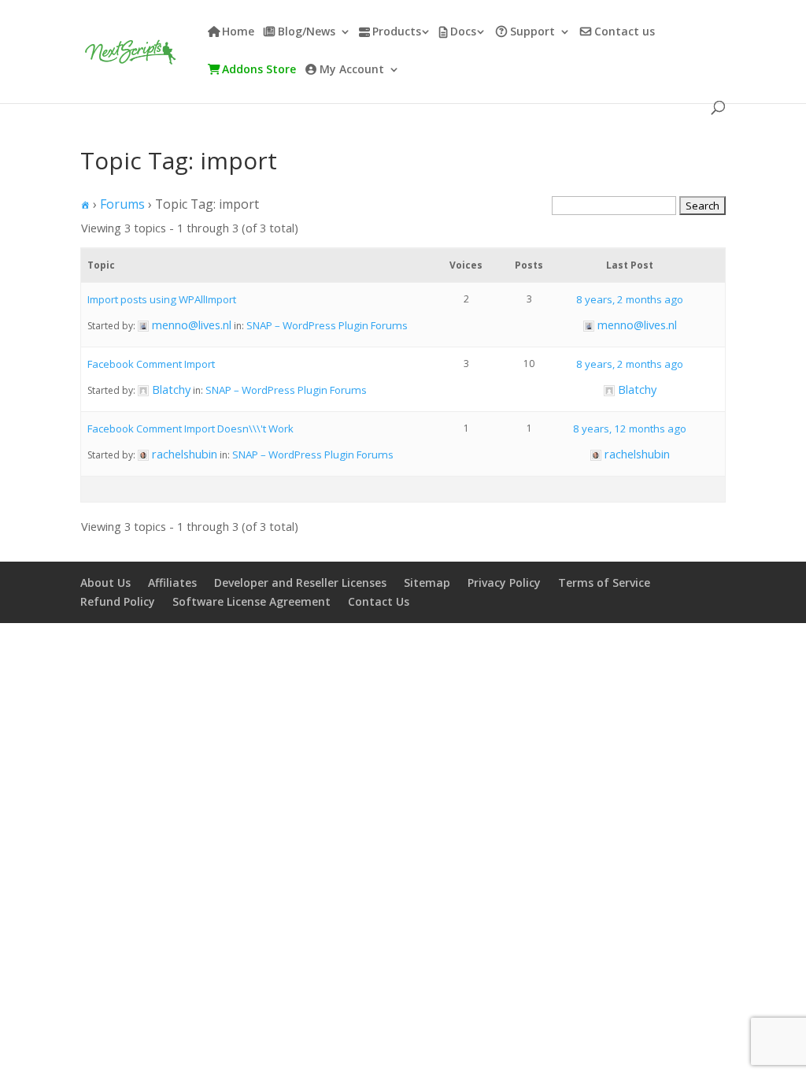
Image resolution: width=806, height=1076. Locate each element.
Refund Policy (117, 601)
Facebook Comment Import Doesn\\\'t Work (190, 428)
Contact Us (378, 601)
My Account (352, 70)
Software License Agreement (251, 601)
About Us (105, 582)
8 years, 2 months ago (629, 299)
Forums (122, 204)
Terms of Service (604, 582)
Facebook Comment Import (151, 364)
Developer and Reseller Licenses (300, 582)
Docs (463, 32)
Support (532, 32)
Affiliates (172, 582)
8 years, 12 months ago (629, 428)
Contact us (624, 32)
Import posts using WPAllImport (161, 299)
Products (396, 32)
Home (238, 32)
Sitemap (427, 582)
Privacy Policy (504, 582)
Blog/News (306, 32)
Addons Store (259, 70)
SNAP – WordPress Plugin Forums (327, 325)
